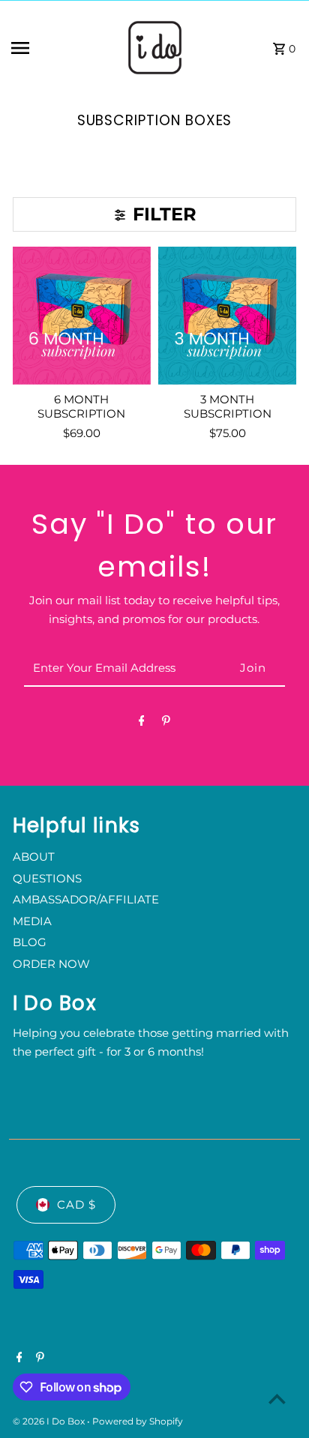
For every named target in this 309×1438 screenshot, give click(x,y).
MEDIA (32, 921)
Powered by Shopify (137, 1421)
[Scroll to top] (277, 1399)
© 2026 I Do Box (50, 1421)
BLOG (29, 942)
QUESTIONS (47, 878)
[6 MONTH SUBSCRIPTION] (82, 316)
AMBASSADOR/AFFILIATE (86, 899)
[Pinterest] (166, 723)
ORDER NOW (51, 964)
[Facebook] (142, 723)
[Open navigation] (57, 48)
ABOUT (34, 856)
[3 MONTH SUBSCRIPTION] (227, 316)
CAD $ (76, 1204)
